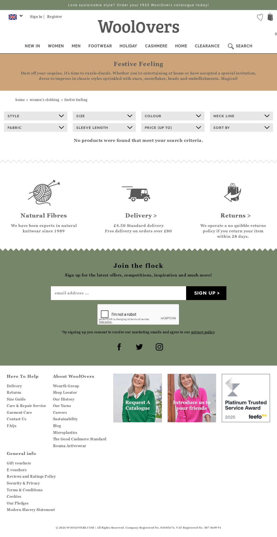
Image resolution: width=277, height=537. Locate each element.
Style (13, 115)
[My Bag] (270, 17)
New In (32, 46)
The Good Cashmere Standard (80, 439)
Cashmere (156, 46)
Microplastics (65, 432)
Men (76, 46)
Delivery (14, 386)
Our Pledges (18, 503)
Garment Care (19, 412)
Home (181, 46)
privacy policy (202, 332)
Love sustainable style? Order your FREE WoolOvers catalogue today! (138, 5)
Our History (64, 399)
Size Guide (16, 399)
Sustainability (65, 419)
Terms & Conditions (24, 490)
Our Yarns (62, 405)
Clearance (207, 46)
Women (56, 46)
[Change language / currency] (15, 18)
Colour (153, 115)
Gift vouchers (19, 463)
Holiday (128, 46)
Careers (60, 412)
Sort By (221, 127)
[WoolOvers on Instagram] (158, 346)
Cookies (14, 496)
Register (54, 16)
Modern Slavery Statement (31, 509)
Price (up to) (158, 127)
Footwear (100, 46)
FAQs (11, 426)
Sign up (205, 292)
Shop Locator (65, 392)
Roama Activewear (69, 446)
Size (80, 115)
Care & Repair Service (26, 405)
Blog (57, 426)
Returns (14, 392)
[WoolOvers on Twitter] (138, 346)
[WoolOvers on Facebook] (118, 346)
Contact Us (16, 419)
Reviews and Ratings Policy (31, 476)
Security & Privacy (23, 483)
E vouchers (17, 470)
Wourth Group (66, 386)
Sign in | (37, 16)
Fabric (15, 127)
